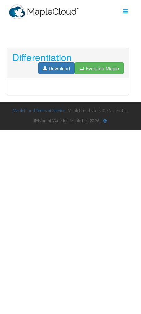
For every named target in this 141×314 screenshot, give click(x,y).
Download (59, 68)
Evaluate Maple (102, 68)
